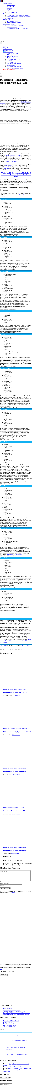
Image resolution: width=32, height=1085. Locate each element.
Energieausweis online (9, 1023)
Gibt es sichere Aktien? (15, 1067)
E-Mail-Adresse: (4, 971)
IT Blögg (12, 892)
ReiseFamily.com (7, 1022)
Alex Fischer (3, 645)
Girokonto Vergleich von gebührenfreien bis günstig (16, 1014)
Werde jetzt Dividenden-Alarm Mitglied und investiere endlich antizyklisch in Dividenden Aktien (16, 174)
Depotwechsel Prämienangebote (11, 1010)
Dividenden (3, 646)
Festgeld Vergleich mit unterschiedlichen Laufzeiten (16, 1013)
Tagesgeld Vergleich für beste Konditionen (14, 1011)
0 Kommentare (16, 695)
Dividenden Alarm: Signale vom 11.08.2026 (14, 689)
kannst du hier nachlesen (11, 161)
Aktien (23, 645)
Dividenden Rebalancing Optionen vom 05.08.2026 (16, 728)
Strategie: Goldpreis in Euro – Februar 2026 (19, 1068)
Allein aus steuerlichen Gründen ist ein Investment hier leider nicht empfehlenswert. (15, 641)
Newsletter (6, 168)
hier (26, 181)
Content (28, 645)
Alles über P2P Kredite (9, 1026)
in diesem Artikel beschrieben (14, 554)
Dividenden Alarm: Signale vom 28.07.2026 (14, 847)
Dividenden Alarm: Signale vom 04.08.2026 (14, 768)
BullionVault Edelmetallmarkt (11, 1021)
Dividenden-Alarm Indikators (13, 155)
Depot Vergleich (7, 1008)
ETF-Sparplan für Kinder (9, 1025)
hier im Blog (8, 165)
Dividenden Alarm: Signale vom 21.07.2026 (17, 1035)
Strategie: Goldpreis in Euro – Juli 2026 (13, 807)
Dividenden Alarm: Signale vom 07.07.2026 (17, 1054)
